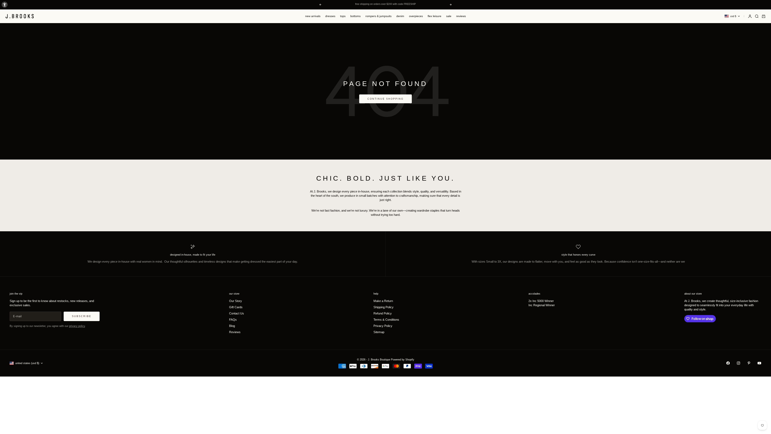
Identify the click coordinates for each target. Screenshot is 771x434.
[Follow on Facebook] (728, 363)
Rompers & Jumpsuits (378, 16)
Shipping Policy (383, 307)
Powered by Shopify (402, 359)
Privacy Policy (382, 326)
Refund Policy (382, 313)
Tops (343, 16)
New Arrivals (312, 16)
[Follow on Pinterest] (749, 363)
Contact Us (236, 313)
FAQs (233, 319)
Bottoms (355, 16)
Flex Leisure (434, 16)
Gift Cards (236, 307)
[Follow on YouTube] (759, 363)
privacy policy (77, 326)
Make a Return (383, 301)
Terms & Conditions (386, 319)
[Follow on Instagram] (738, 363)
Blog (232, 326)
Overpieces (416, 16)
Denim (400, 16)
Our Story (235, 301)
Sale (448, 16)
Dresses (330, 16)
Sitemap (378, 332)
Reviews (461, 16)
